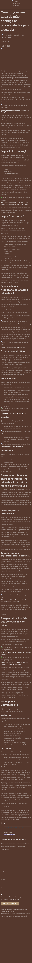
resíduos (11, 117)
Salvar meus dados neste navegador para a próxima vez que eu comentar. (14, 898)
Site (2, 887)
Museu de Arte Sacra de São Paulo (13, 642)
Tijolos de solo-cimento (11, 174)
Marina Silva (8, 832)
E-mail (3, 879)
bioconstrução (6, 130)
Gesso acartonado (9, 256)
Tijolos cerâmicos (9, 244)
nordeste (22, 695)
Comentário (5, 849)
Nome (3, 872)
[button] (16, 9)
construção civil (24, 775)
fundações (11, 605)
